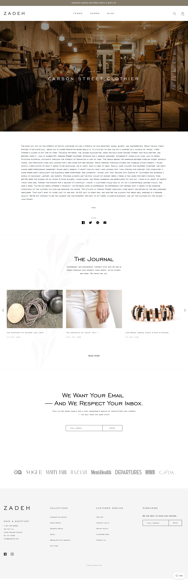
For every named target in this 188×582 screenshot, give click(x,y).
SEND (112, 428)
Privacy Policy (102, 529)
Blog (111, 13)
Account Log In (102, 523)
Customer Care (102, 534)
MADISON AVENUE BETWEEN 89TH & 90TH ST (94, 3)
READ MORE (94, 356)
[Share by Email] (104, 222)
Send (175, 523)
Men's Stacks (55, 523)
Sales (52, 534)
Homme (95, 13)
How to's (99, 517)
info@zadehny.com (11, 539)
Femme (78, 13)
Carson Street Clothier (69, 156)
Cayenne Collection (58, 517)
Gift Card (54, 546)
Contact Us (101, 540)
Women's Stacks (56, 529)
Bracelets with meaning (60, 540)
